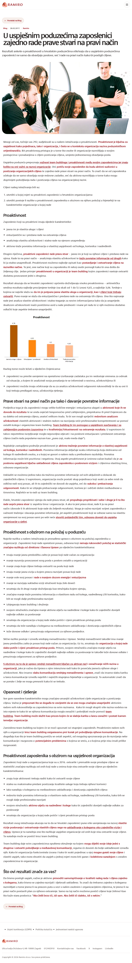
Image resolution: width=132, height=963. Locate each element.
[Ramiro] (10, 941)
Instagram (97, 948)
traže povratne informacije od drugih (100, 258)
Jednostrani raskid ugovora (69, 929)
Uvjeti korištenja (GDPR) (19, 929)
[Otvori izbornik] (127, 5)
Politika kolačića (44, 929)
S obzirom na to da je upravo (45, 664)
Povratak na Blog (14, 20)
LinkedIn (109, 948)
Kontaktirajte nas (65, 948)
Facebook (81, 948)
